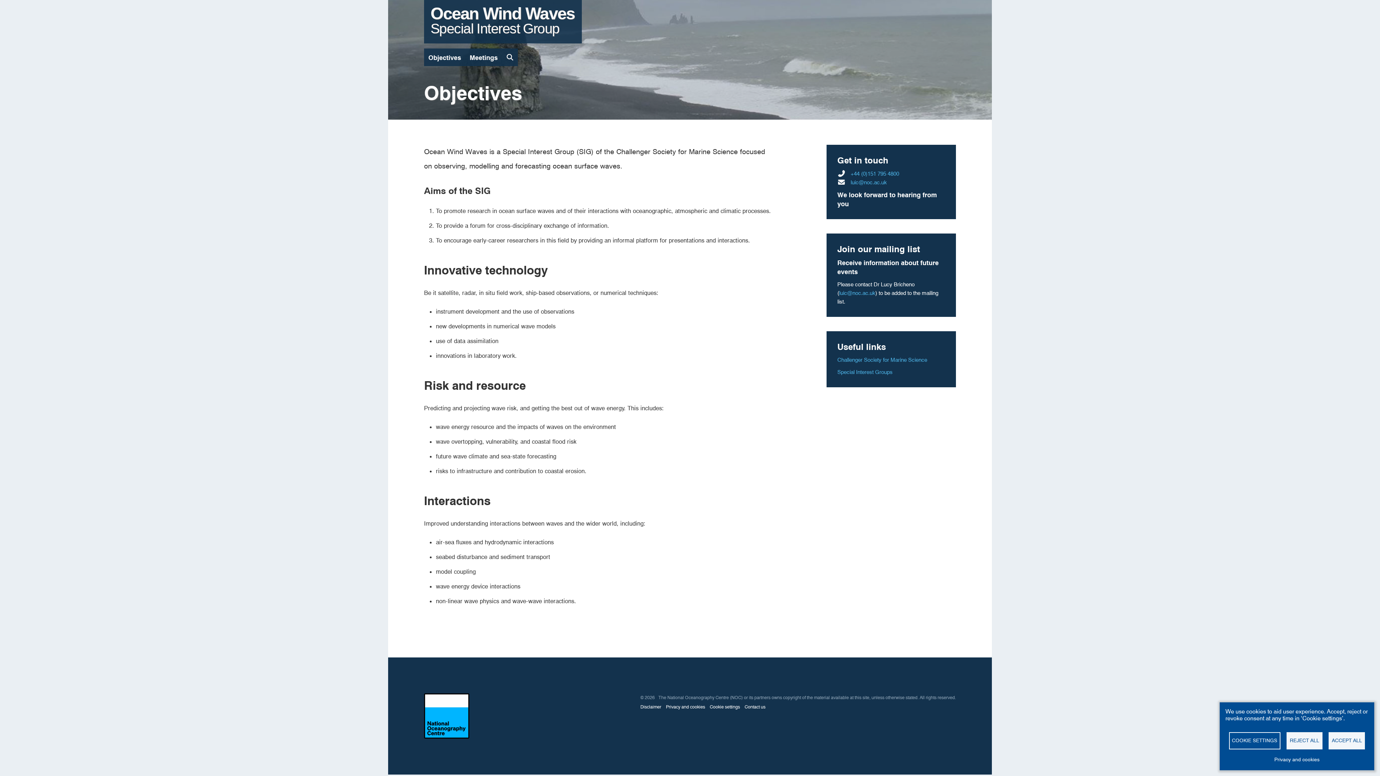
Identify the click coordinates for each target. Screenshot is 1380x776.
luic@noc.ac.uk (869, 182)
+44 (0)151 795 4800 (875, 174)
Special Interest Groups (865, 372)
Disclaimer (650, 707)
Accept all (1347, 740)
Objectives (444, 57)
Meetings (484, 57)
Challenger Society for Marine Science (882, 360)
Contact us (755, 707)
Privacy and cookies (1297, 759)
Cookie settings (1254, 740)
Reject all (1304, 740)
